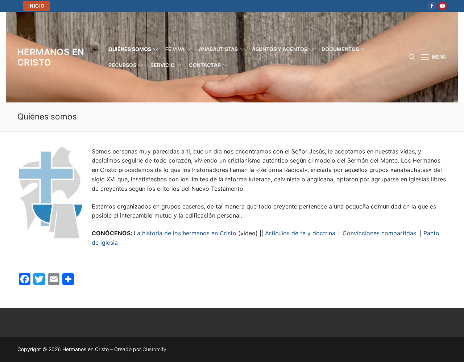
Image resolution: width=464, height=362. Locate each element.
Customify (154, 349)
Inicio (36, 6)
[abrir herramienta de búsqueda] (412, 57)
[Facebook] (431, 6)
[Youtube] (442, 6)
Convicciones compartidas (379, 233)
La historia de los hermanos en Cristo (185, 233)
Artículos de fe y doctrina (300, 233)
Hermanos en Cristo (50, 57)
